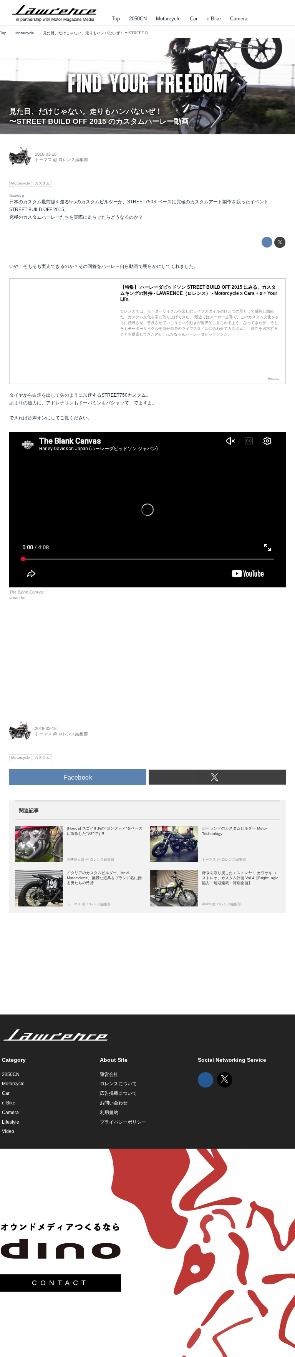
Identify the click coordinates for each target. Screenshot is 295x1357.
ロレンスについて (118, 1083)
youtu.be (17, 597)
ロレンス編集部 (73, 159)
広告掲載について (118, 1093)
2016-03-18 (45, 154)
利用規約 (109, 1112)
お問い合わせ (114, 1103)
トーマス (43, 159)
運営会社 (109, 1074)
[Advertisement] (66, 658)
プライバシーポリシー (123, 1122)
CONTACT (60, 1283)
